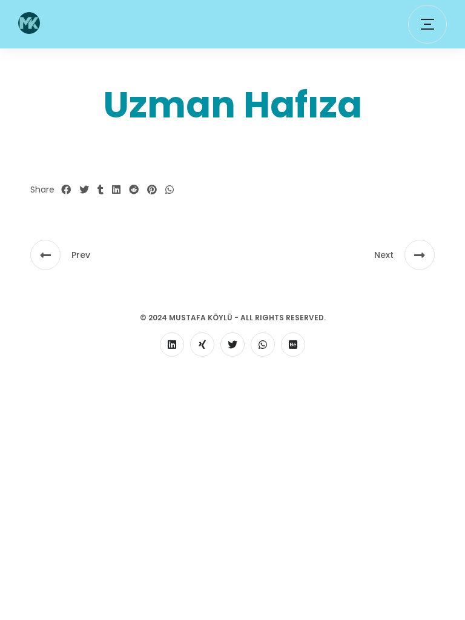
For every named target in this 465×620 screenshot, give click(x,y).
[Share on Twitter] (84, 190)
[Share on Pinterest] (152, 190)
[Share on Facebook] (66, 190)
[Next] (419, 255)
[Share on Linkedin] (116, 190)
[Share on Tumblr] (100, 190)
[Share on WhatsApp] (169, 190)
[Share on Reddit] (134, 190)
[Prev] (45, 255)
